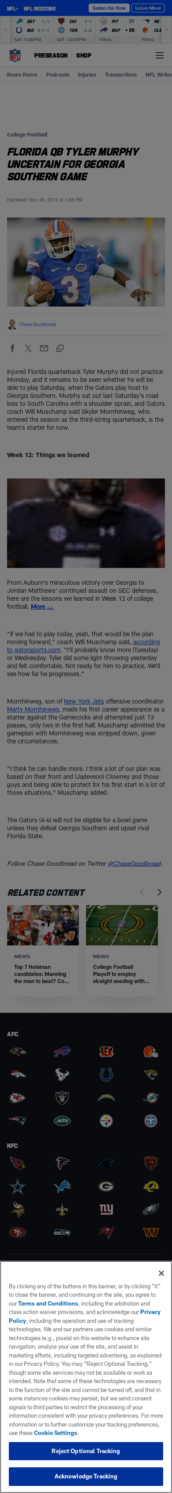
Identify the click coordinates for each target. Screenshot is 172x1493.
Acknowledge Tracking (86, 1476)
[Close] (161, 1273)
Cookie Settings (55, 1432)
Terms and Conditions (48, 1303)
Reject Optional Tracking (86, 1450)
